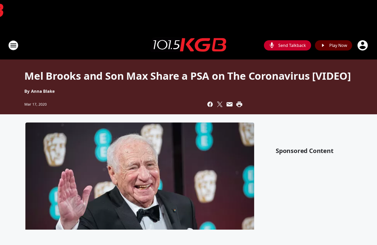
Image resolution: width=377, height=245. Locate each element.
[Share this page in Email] (229, 104)
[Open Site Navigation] (13, 45)
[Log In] (363, 45)
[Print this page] (239, 104)
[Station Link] (188, 45)
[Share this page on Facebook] (210, 104)
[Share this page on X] (219, 104)
